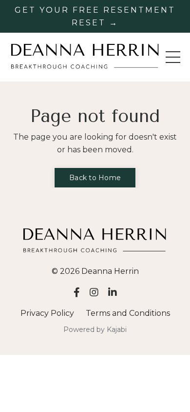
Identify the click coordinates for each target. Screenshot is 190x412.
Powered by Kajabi (95, 329)
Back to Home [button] (95, 177)
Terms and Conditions (128, 313)
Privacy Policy (47, 313)
